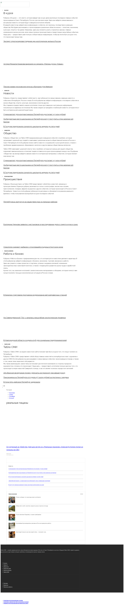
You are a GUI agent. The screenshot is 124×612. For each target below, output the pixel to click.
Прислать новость (7, 586)
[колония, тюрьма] (25, 442)
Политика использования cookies (13, 600)
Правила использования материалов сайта (15, 603)
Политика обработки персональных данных (16, 602)
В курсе (6, 10)
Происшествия (8, 176)
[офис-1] (15, 336)
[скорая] (15, 220)
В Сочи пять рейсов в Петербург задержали (21, 382)
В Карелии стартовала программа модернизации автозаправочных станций (35, 295)
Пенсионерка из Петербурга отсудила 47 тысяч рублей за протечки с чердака (36, 377)
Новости (6, 90)
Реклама (5, 583)
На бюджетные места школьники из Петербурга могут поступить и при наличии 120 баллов (32, 472)
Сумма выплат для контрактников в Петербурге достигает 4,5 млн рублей (34, 114)
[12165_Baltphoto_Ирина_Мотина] (15, 313)
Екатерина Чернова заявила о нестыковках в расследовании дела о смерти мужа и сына (40, 224)
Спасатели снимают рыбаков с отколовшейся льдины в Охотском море (33, 247)
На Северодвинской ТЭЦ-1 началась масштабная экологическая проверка (34, 318)
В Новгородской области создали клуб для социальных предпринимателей (35, 340)
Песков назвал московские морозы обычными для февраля (28, 87)
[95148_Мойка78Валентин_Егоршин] (15, 243)
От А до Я (11, 398)
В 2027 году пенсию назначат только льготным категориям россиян (26, 484)
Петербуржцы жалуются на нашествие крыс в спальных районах (30, 202)
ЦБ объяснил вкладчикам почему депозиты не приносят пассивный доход (34, 373)
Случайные (12, 396)
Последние (12, 392)
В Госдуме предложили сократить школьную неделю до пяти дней (31, 126)
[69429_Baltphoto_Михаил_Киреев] (15, 291)
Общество (7, 130)
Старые (11, 394)
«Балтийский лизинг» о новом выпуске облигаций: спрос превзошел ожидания (29, 480)
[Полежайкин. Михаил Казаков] (15, 60)
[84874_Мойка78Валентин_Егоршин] (15, 82)
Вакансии (5, 585)
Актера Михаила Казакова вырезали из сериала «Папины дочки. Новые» (33, 64)
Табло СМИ (7, 344)
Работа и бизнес (8, 250)
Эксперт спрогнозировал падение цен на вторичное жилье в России (32, 41)
